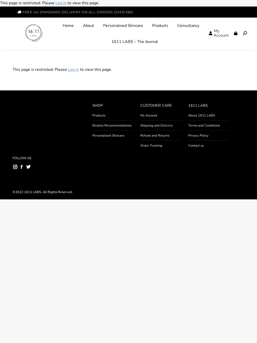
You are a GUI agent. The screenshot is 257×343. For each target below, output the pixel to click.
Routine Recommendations (112, 125)
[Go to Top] (249, 335)
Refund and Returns (154, 135)
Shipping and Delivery (156, 125)
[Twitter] (28, 166)
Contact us (196, 145)
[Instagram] (15, 166)
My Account (148, 115)
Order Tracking (151, 145)
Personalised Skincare (108, 135)
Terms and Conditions (204, 125)
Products (98, 115)
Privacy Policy (198, 135)
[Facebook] (21, 166)
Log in (61, 3)
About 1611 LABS (201, 115)
